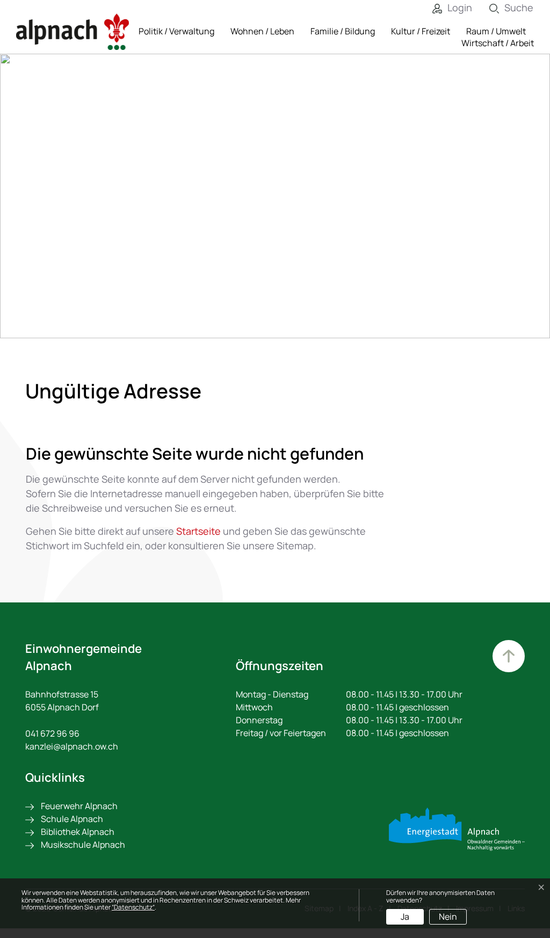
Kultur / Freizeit (420, 31)
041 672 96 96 (52, 733)
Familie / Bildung (342, 31)
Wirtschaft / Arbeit (497, 43)
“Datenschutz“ (133, 907)
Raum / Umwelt (496, 31)
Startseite (198, 531)
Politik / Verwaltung (176, 31)
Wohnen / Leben (262, 31)
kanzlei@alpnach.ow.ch (71, 746)
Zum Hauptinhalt (509, 656)
